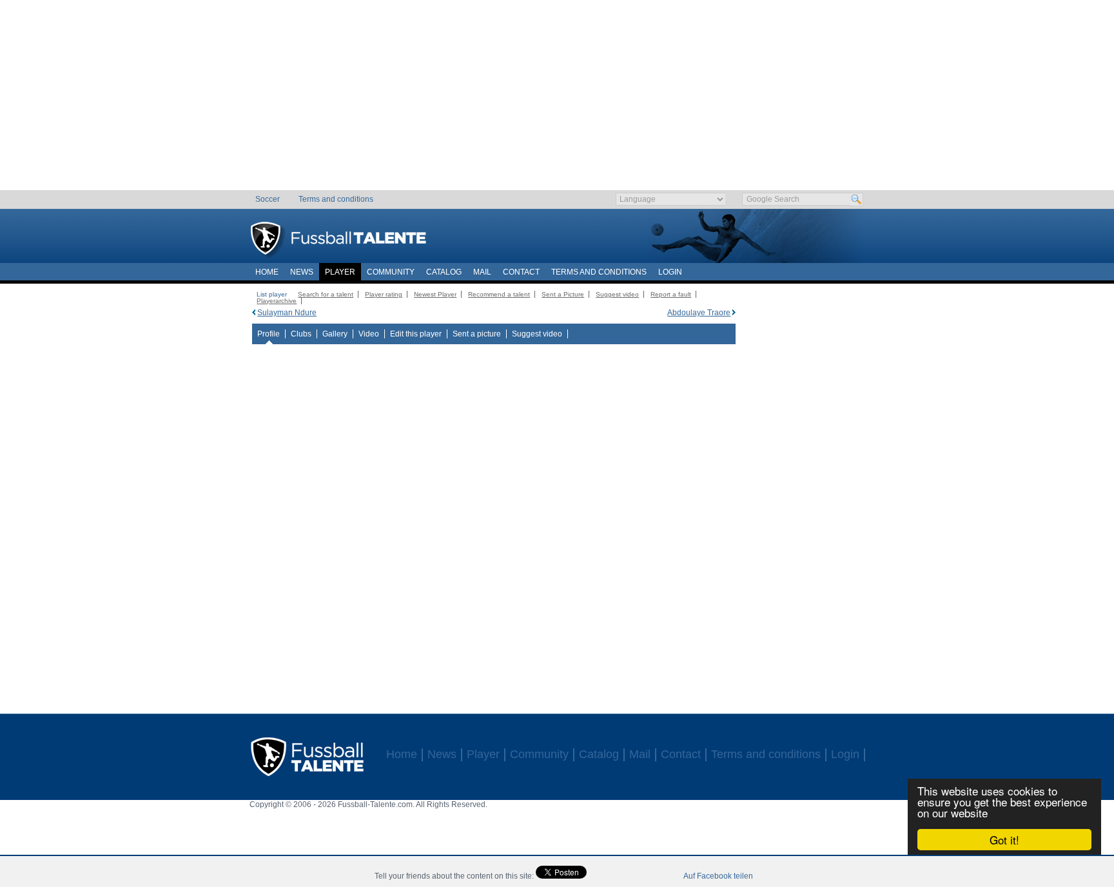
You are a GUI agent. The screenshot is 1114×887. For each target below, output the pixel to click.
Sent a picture (477, 333)
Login (670, 272)
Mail (482, 272)
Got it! (1004, 840)
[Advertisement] (557, 100)
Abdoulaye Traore (698, 312)
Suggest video (617, 294)
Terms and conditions (335, 199)
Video (368, 333)
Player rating (383, 294)
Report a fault (670, 294)
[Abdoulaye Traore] (734, 312)
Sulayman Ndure (287, 312)
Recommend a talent (499, 294)
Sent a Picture (563, 294)
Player (340, 272)
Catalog (444, 272)
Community (391, 272)
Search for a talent (325, 294)
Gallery (334, 333)
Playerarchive (277, 300)
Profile (268, 333)
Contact (521, 272)
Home (266, 272)
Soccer (267, 199)
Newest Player (435, 294)
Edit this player (416, 333)
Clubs (301, 333)
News (301, 272)
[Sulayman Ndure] (253, 312)
